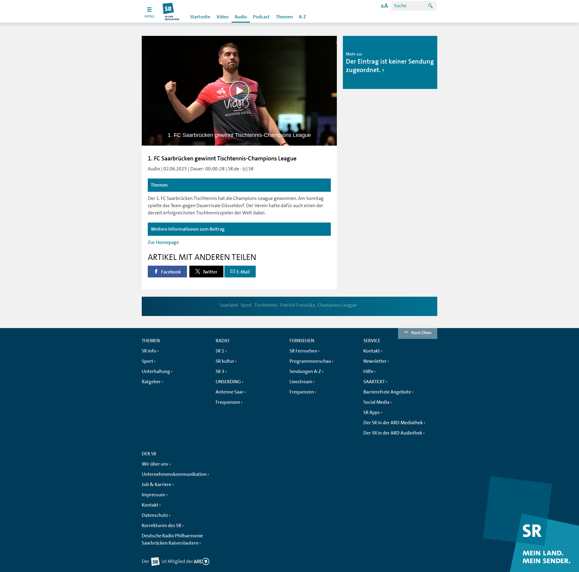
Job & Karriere (156, 485)
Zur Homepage (163, 242)
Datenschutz (155, 515)
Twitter (209, 272)
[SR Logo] (171, 11)
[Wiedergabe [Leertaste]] (239, 90)
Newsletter (375, 361)
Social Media (376, 402)
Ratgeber (151, 382)
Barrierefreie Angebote (387, 392)
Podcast (261, 17)
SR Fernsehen (303, 351)
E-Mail (243, 272)
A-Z (302, 17)
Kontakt (371, 351)
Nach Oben (421, 332)
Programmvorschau (310, 361)
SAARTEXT (374, 382)
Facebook (170, 272)
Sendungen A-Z (305, 371)
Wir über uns (155, 464)
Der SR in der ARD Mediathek (393, 423)
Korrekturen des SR (161, 526)
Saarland (229, 305)
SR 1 (220, 351)
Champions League (337, 305)
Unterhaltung (156, 371)
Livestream (301, 382)
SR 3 (220, 371)
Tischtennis (266, 305)
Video (223, 17)
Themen (284, 17)
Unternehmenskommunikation (174, 474)
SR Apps (371, 412)
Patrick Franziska (297, 305)
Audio (241, 17)
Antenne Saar (229, 392)
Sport (246, 305)
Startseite (200, 17)
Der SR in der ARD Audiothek (392, 433)
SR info (149, 351)
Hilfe (368, 371)
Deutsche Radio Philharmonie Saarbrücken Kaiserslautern (172, 539)
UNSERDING (228, 382)
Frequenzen (228, 402)
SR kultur (225, 361)
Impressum (153, 495)
